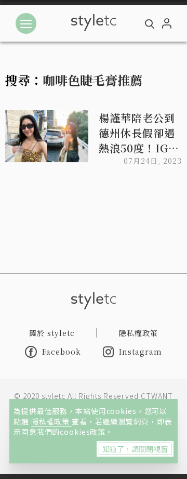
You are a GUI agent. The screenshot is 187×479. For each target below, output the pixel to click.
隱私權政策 (51, 421)
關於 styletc (52, 333)
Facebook (61, 351)
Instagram (140, 351)
